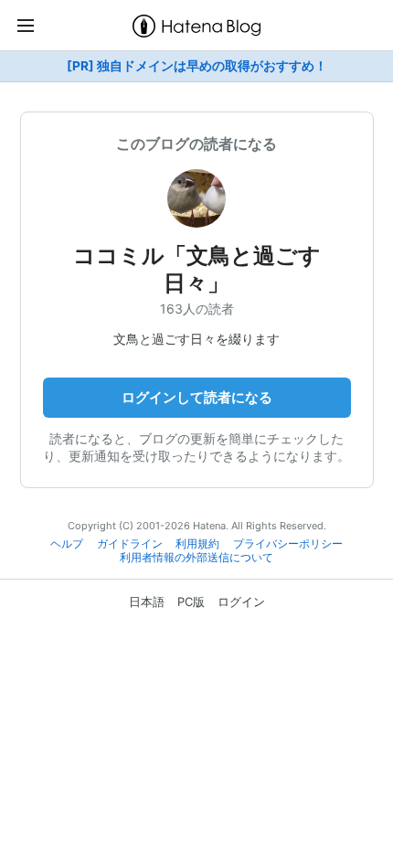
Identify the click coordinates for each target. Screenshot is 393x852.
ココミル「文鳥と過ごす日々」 (197, 269)
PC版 (191, 601)
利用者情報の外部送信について (196, 557)
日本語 (147, 601)
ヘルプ (66, 544)
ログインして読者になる (197, 397)
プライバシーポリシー (288, 544)
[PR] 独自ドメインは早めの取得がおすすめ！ (197, 66)
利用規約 (197, 544)
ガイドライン (130, 544)
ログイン (241, 601)
